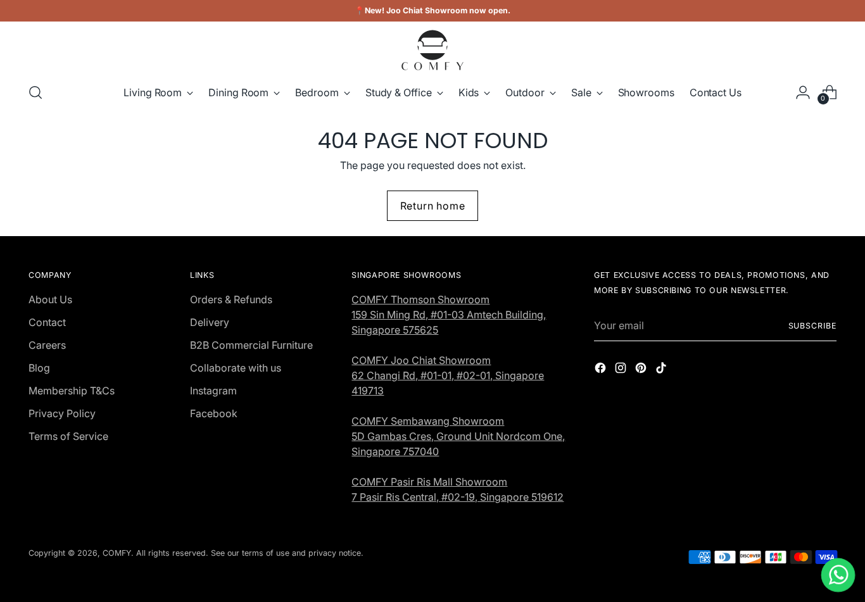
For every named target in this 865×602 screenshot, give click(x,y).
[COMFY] (432, 50)
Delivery (209, 322)
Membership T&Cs (71, 390)
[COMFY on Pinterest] (642, 369)
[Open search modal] (35, 92)
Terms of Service (68, 436)
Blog (39, 367)
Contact (47, 322)
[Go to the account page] (803, 92)
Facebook (213, 413)
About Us (50, 299)
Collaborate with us (235, 367)
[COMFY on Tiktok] (662, 369)
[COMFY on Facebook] (601, 369)
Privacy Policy (62, 413)
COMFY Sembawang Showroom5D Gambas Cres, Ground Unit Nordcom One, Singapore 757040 (458, 436)
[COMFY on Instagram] (621, 369)
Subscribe (812, 325)
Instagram (213, 390)
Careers (47, 345)
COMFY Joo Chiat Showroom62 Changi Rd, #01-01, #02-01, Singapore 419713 (447, 375)
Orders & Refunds (231, 299)
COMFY (117, 553)
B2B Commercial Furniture (251, 345)
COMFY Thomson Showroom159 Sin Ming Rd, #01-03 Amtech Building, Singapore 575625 (448, 314)
